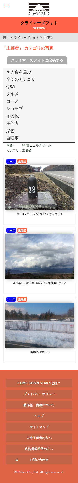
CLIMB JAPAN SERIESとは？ (39, 383)
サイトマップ (39, 427)
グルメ (12, 94)
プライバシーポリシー (39, 394)
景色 (10, 130)
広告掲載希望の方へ (39, 449)
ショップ (14, 108)
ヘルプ (39, 416)
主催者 (12, 123)
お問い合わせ (39, 459)
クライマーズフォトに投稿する (37, 60)
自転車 (12, 138)
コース (12, 101)
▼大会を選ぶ (18, 72)
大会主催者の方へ (39, 438)
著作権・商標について (39, 405)
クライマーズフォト (25, 37)
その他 (12, 116)
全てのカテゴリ (20, 79)
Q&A (10, 86)
